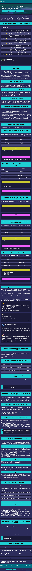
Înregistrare (11, 569)
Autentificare (21, 569)
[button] (30, 484)
